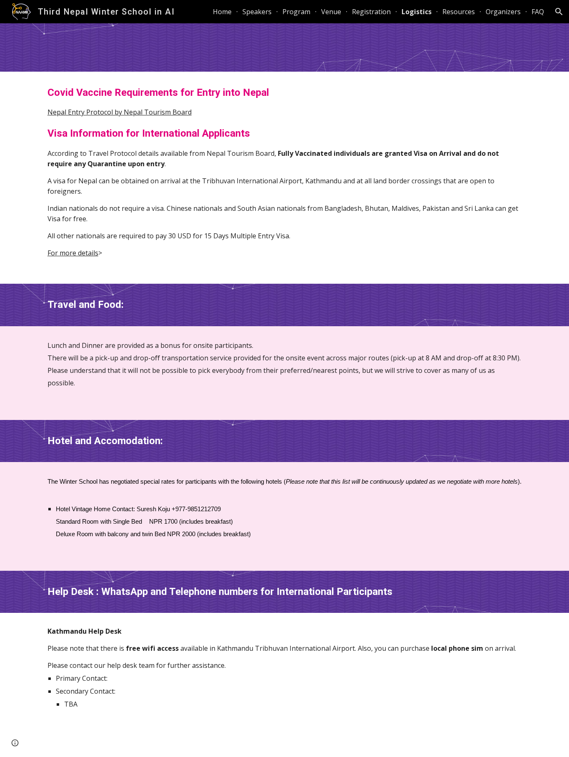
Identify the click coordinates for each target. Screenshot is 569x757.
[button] (559, 12)
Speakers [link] (257, 11)
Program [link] (296, 11)
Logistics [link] (417, 11)
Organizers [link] (503, 11)
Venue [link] (331, 11)
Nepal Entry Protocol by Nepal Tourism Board (119, 112)
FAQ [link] (538, 11)
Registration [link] (371, 11)
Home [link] (222, 11)
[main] (284, 178)
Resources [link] (458, 11)
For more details (72, 252)
